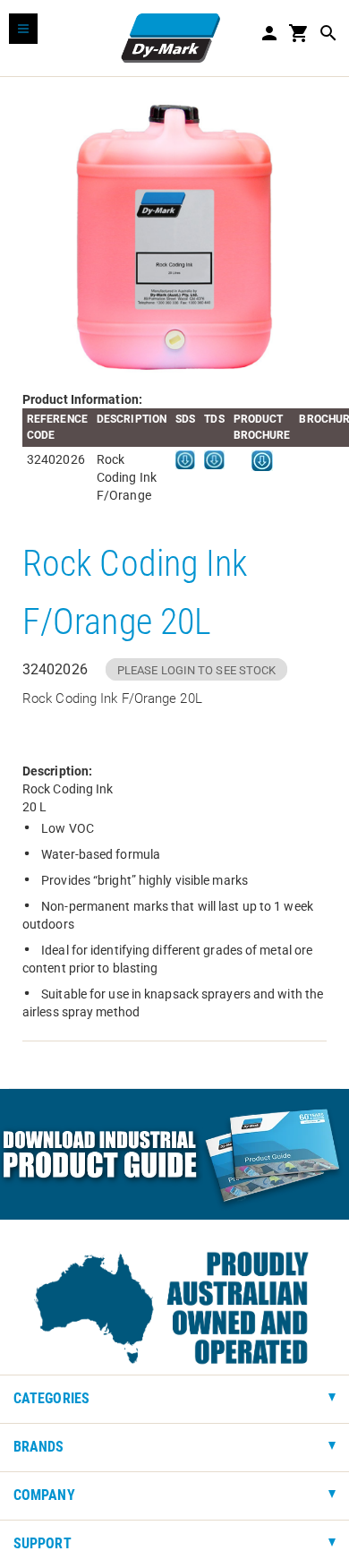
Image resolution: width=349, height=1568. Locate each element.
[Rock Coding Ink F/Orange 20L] (174, 234)
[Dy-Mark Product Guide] (174, 1154)
